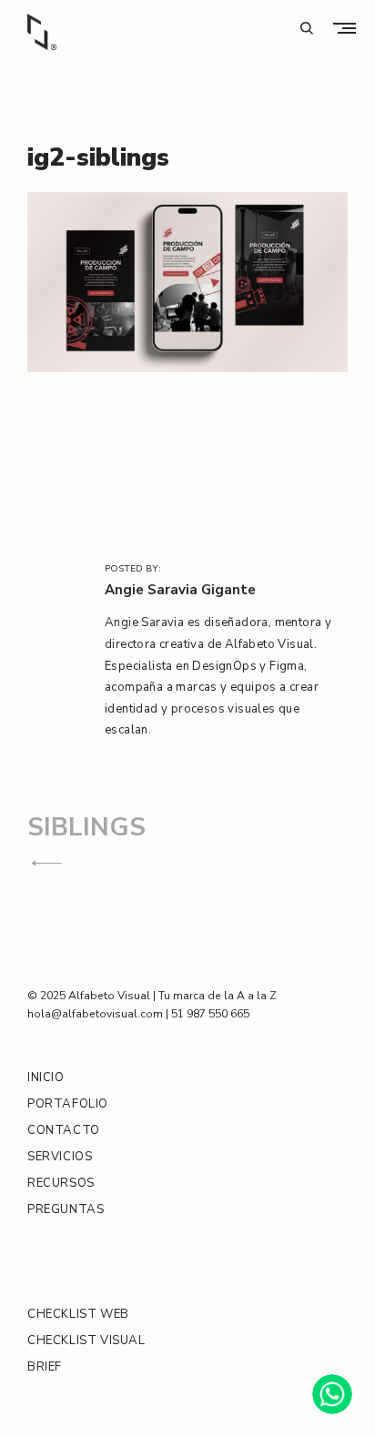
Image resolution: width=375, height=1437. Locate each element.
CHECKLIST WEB (78, 1314)
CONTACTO (63, 1130)
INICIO (46, 1077)
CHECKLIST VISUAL (86, 1340)
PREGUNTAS (65, 1209)
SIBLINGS (86, 827)
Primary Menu (348, 28)
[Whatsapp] (332, 1394)
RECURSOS (61, 1183)
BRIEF (44, 1367)
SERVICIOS (59, 1157)
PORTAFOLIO (67, 1104)
